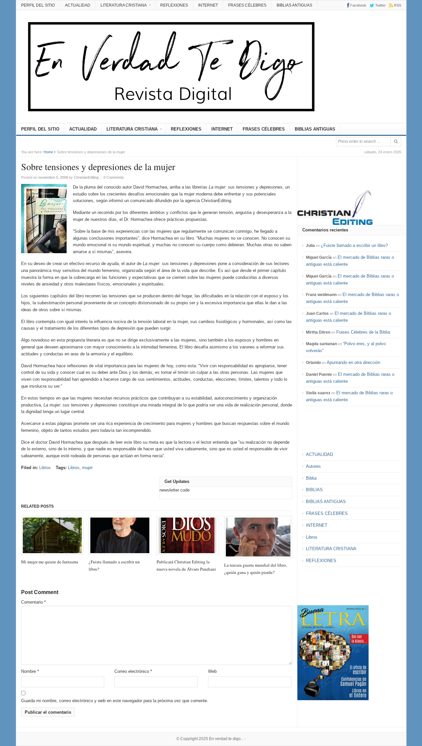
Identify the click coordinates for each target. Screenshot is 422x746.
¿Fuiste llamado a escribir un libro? (354, 245)
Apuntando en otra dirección (353, 362)
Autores (313, 466)
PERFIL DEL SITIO (38, 5)
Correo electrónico (133, 671)
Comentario (33, 602)
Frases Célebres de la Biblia (363, 332)
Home (48, 152)
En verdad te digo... (226, 738)
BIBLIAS (314, 489)
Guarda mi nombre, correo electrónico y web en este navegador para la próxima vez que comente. (114, 700)
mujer (87, 467)
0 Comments (114, 177)
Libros (45, 467)
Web (212, 671)
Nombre (30, 671)
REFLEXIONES (174, 5)
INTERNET (208, 5)
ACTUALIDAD (77, 5)
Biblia (311, 478)
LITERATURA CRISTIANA (124, 5)
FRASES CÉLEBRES (247, 5)
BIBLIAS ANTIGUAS (294, 5)
